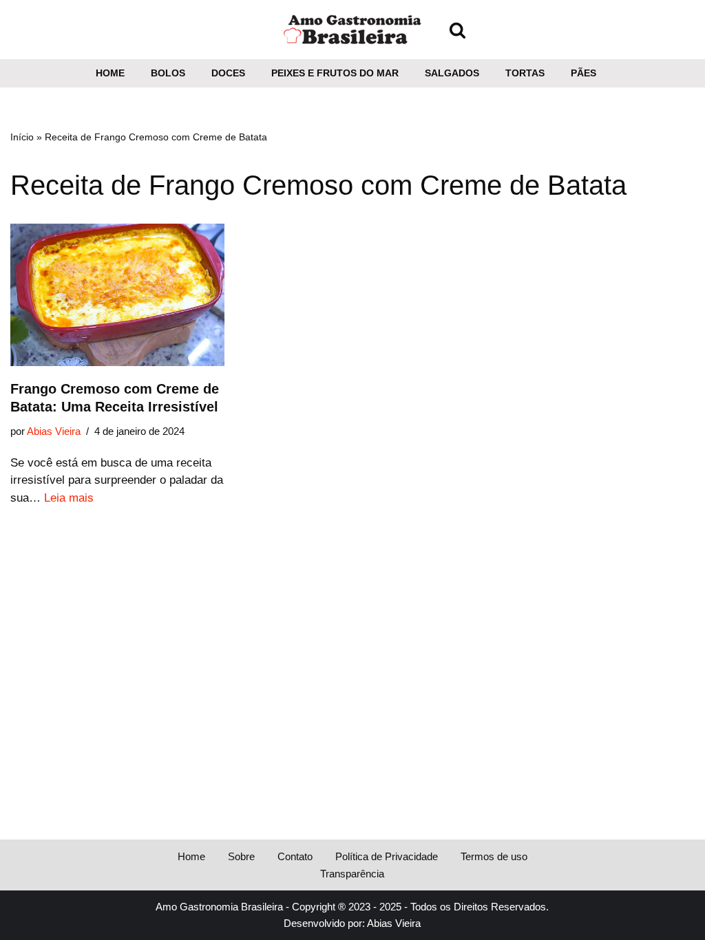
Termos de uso (494, 856)
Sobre (241, 856)
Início (22, 136)
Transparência (352, 873)
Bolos (168, 73)
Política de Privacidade (386, 856)
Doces (228, 73)
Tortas (525, 73)
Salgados (452, 73)
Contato (295, 856)
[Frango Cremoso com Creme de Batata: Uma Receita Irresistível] (117, 295)
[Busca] (457, 30)
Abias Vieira (54, 431)
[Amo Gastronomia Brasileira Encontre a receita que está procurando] (352, 29)
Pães (583, 73)
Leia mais (69, 497)
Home (110, 73)
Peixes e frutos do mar (335, 73)
